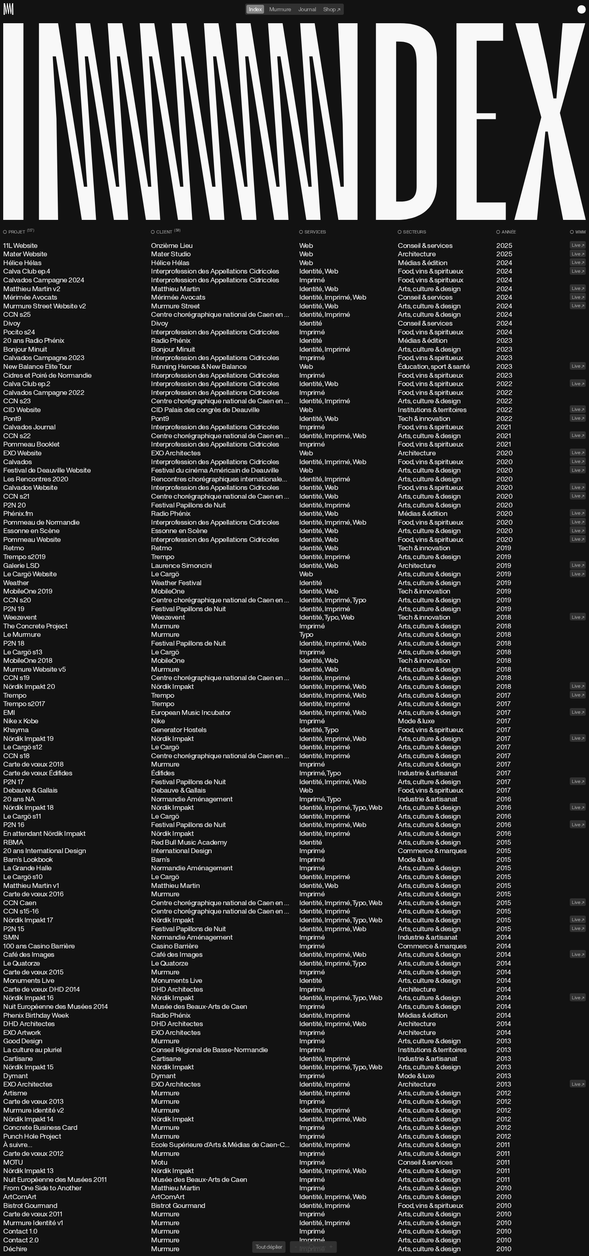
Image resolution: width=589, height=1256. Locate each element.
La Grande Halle (294, 868)
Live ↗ (578, 245)
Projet (20, 232)
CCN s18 (294, 756)
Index (255, 9)
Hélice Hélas (294, 263)
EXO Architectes (294, 1084)
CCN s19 (294, 678)
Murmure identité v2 (294, 1110)
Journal (307, 9)
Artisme (294, 1093)
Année (508, 232)
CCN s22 (294, 436)
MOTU (294, 1162)
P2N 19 (294, 609)
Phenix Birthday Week (294, 1015)
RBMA (294, 842)
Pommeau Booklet (294, 444)
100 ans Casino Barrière (294, 946)
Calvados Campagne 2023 (294, 358)
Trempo (294, 695)
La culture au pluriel (294, 1050)
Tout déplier (269, 1246)
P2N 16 (294, 825)
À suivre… (294, 1145)
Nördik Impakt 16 (294, 998)
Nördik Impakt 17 (294, 920)
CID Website (294, 410)
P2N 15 (294, 929)
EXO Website (294, 453)
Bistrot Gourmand (294, 1206)
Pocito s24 (294, 332)
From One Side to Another (294, 1188)
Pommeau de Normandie (294, 522)
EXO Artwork (294, 1033)
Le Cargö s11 (294, 816)
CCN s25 (294, 315)
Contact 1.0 (294, 1231)
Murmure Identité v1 (294, 1223)
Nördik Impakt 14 (294, 1119)
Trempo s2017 (294, 704)
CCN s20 (294, 600)
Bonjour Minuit (294, 349)
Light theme (581, 9)
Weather (294, 583)
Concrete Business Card (294, 1128)
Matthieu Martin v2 (294, 289)
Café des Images (294, 955)
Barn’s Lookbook (294, 860)
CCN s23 (294, 401)
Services (314, 232)
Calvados (294, 462)
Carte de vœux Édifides (294, 773)
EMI (294, 713)
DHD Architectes (294, 1024)
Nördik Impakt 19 (294, 739)
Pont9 (294, 419)
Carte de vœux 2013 (294, 1102)
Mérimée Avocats (294, 297)
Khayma (294, 730)
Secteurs (413, 232)
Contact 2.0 (294, 1240)
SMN (294, 937)
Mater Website (294, 254)
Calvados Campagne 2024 (294, 280)
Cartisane (294, 1059)
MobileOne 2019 (294, 591)
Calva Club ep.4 (294, 271)
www (580, 232)
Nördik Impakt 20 (294, 687)
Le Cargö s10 (294, 877)
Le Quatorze (294, 963)
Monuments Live (294, 981)
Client (167, 232)
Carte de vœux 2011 (294, 1214)
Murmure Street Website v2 (294, 306)
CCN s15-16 (294, 911)
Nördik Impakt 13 (294, 1171)
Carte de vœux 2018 (294, 764)
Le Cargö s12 (294, 747)
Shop (330, 9)
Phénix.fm (294, 514)
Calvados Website (294, 488)
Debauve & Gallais (294, 790)
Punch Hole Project (294, 1136)
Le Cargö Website (294, 574)
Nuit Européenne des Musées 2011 (294, 1180)
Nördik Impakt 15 (294, 1067)
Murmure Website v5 (294, 669)
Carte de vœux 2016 (294, 894)
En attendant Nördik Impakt (294, 834)
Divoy (294, 323)
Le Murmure (294, 635)
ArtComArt (294, 1197)
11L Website (294, 246)
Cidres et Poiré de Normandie (294, 375)
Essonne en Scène (294, 531)
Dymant (294, 1076)
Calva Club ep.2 (294, 384)
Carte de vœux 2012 (294, 1154)
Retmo (294, 548)
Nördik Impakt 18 (294, 808)
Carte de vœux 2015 (294, 972)
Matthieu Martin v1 (294, 886)
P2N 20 (294, 505)
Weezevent (294, 617)
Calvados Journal (294, 427)
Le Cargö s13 (294, 652)
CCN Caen (294, 903)
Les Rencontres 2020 (294, 479)
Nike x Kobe (294, 721)
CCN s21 (294, 496)
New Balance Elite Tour (294, 367)
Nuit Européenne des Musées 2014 (294, 1007)
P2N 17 (294, 782)
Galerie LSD (294, 566)
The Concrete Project (294, 626)
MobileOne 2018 (294, 661)
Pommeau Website (294, 540)
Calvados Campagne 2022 (294, 393)
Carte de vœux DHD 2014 (294, 989)
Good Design (294, 1041)
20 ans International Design (294, 851)
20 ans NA (294, 799)
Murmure (280, 9)
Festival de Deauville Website (294, 470)
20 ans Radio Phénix (294, 341)
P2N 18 (294, 643)
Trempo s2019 (294, 557)
